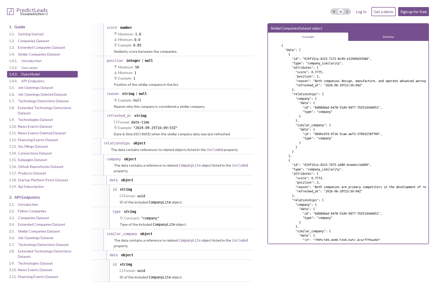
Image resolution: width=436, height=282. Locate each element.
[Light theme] (334, 11)
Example (308, 37)
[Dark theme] (347, 11)
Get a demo (383, 11)
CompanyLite (190, 165)
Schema (388, 37)
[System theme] (341, 11)
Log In (361, 11)
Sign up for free (413, 11)
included (215, 150)
